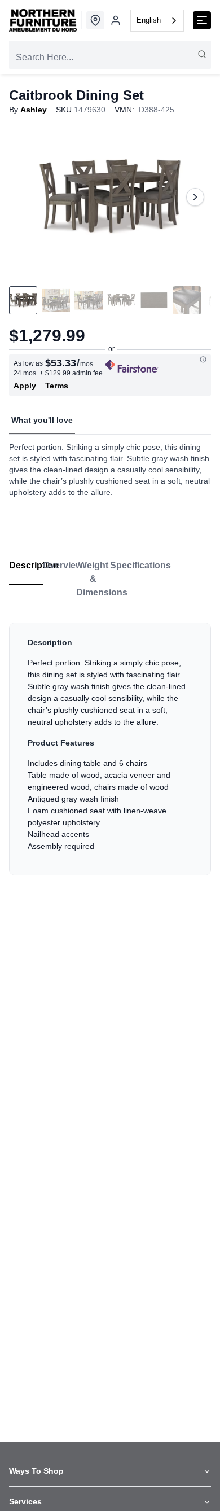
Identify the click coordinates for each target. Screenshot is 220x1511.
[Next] (195, 197)
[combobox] (157, 21)
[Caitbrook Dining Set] (110, 197)
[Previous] (25, 197)
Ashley (33, 109)
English (149, 20)
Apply (25, 385)
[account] (115, 20)
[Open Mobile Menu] (202, 20)
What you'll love (42, 419)
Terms (56, 385)
